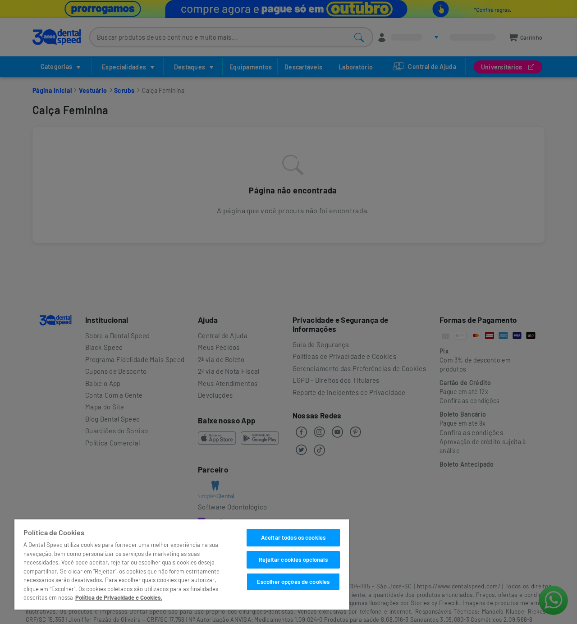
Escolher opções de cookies (293, 581)
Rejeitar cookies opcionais (293, 559)
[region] (181, 564)
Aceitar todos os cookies (293, 537)
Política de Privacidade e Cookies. (118, 597)
